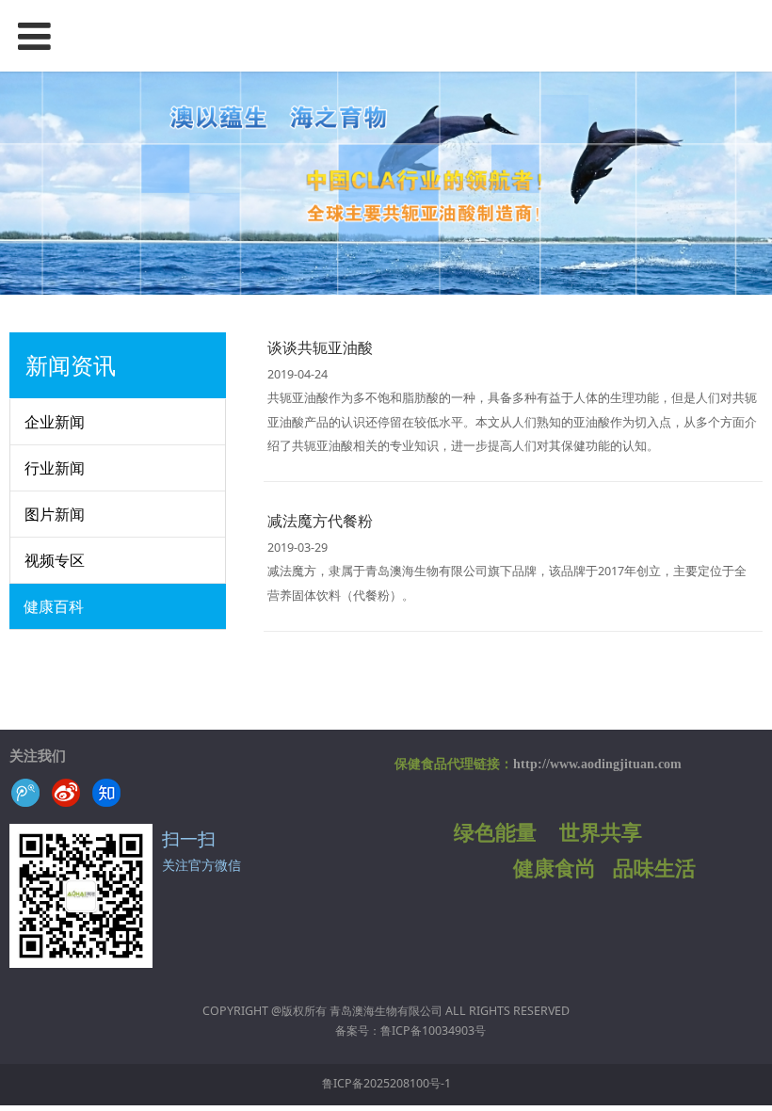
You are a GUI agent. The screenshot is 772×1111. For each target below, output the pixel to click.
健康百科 (54, 606)
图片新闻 (54, 514)
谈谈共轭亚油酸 (320, 347)
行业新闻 (54, 468)
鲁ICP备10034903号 (433, 1030)
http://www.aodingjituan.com (597, 764)
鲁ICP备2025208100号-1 (386, 1083)
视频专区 (54, 560)
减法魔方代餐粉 (320, 520)
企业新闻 (54, 421)
